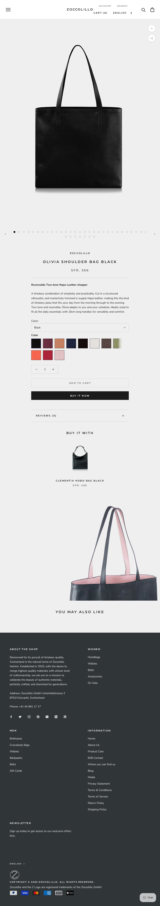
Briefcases (16, 738)
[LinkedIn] (56, 716)
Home (91, 738)
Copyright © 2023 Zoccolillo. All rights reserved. (52, 882)
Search (122, 6)
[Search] (143, 10)
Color (34, 335)
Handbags (94, 657)
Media (91, 777)
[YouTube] (47, 716)
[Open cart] (152, 9)
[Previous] (5, 234)
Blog (90, 771)
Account (105, 6)
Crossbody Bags (20, 745)
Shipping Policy (97, 809)
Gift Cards (16, 771)
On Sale (93, 683)
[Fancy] (65, 716)
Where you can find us (101, 764)
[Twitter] (20, 716)
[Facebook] (11, 716)
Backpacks (16, 758)
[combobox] (123, 13)
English (120, 12)
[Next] (154, 234)
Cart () (100, 12)
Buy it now (80, 395)
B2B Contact (95, 758)
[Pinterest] (38, 716)
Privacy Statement (99, 784)
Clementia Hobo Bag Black (80, 480)
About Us (94, 745)
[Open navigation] (8, 9)
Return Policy (96, 803)
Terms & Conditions (100, 790)
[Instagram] (29, 716)
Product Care (96, 751)
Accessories (95, 676)
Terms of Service (98, 796)
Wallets (92, 663)
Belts (91, 670)
